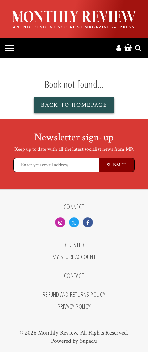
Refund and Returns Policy (74, 294)
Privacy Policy (74, 306)
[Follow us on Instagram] (60, 222)
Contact (74, 276)
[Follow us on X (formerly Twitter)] (74, 222)
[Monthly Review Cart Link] (128, 48)
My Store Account (74, 257)
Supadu (88, 341)
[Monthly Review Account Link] (119, 48)
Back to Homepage (74, 105)
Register (74, 245)
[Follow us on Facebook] (88, 222)
